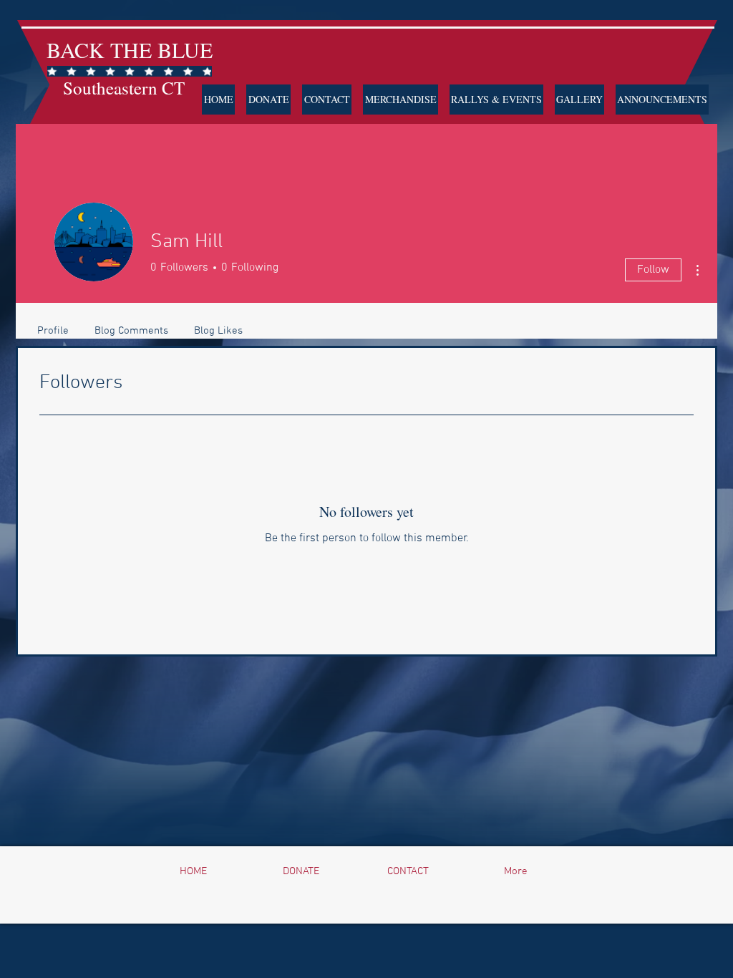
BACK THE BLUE (130, 49)
